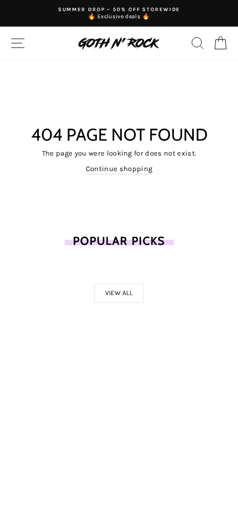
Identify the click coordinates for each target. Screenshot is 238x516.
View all (119, 293)
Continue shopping (119, 168)
